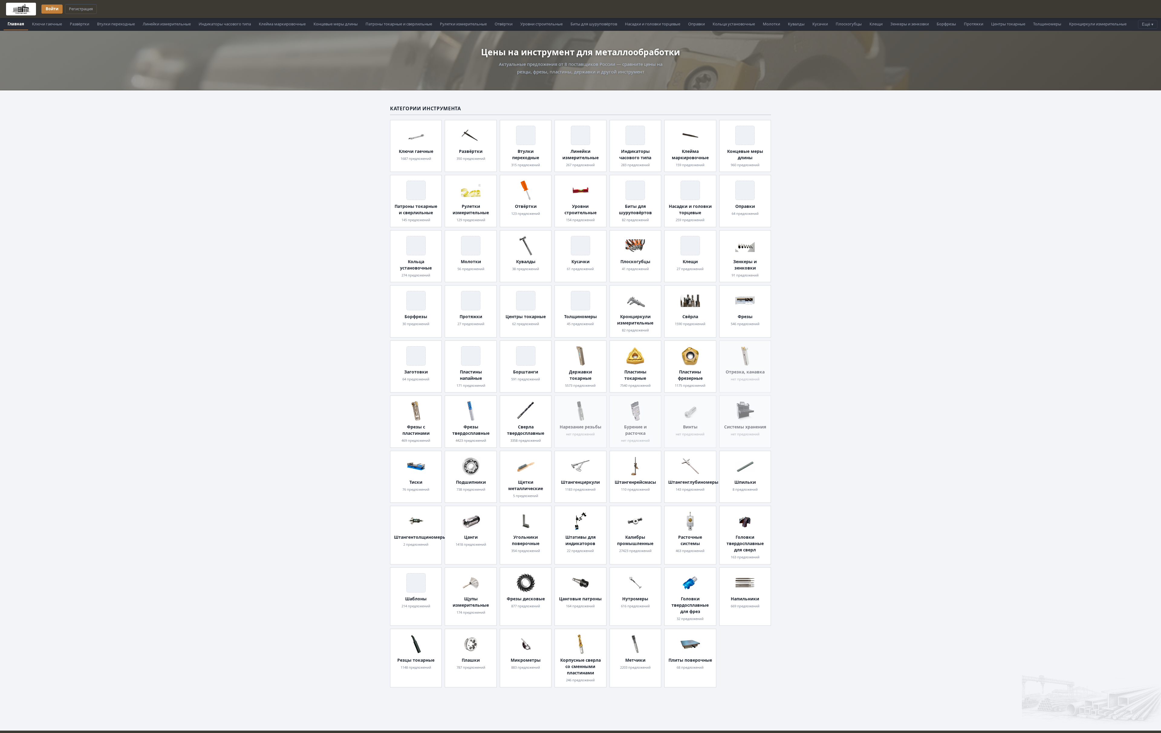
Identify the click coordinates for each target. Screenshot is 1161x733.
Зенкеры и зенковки (909, 24)
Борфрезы (946, 24)
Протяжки (973, 24)
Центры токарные (1008, 24)
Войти (52, 8)
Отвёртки (503, 24)
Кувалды (796, 24)
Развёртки (79, 24)
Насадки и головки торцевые (652, 24)
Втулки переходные (116, 24)
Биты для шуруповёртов (594, 24)
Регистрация (81, 8)
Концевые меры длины (336, 24)
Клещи (876, 24)
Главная (16, 24)
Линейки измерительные (167, 24)
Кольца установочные (734, 24)
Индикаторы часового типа (225, 24)
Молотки (771, 24)
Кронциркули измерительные (1098, 24)
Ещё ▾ (1147, 24)
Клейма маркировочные (282, 24)
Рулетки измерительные (463, 24)
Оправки (696, 24)
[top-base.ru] (21, 9)
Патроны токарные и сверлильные (399, 24)
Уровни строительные (541, 24)
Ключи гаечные (47, 24)
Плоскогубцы (849, 24)
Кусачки (820, 24)
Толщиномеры (1047, 24)
